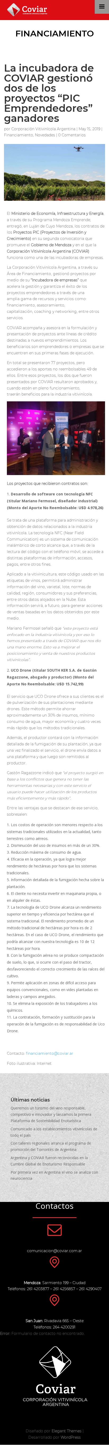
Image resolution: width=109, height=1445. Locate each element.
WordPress (71, 1437)
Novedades (45, 135)
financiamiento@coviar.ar (49, 1053)
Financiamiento (54, 33)
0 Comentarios (72, 135)
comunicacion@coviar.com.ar (54, 1250)
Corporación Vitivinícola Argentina (43, 129)
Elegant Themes (66, 1431)
